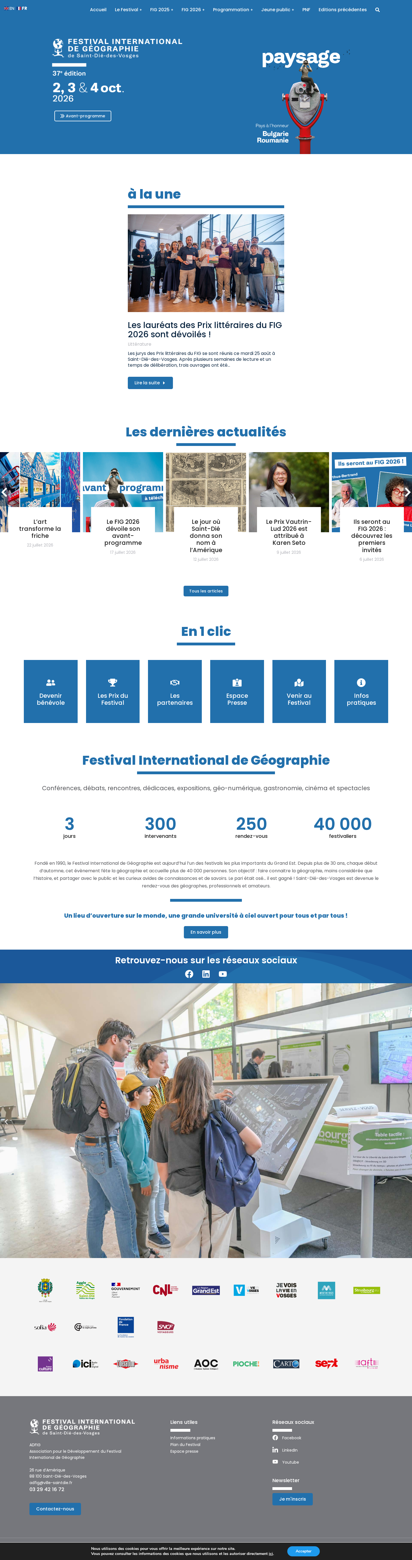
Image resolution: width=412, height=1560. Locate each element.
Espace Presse (237, 699)
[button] (6, 1121)
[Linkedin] (206, 974)
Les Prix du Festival (113, 699)
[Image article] (206, 263)
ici (271, 1553)
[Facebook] (189, 974)
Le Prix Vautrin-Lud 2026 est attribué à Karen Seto (289, 532)
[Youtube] (223, 974)
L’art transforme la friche (40, 529)
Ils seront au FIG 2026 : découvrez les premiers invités (371, 536)
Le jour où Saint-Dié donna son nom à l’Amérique (206, 536)
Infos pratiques (361, 699)
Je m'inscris (292, 1499)
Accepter (303, 1551)
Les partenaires (175, 699)
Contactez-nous (55, 1509)
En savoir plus (206, 932)
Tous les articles (206, 591)
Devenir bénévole (51, 699)
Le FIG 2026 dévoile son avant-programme (123, 532)
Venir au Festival (299, 699)
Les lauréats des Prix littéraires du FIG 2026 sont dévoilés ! (205, 329)
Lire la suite (147, 383)
